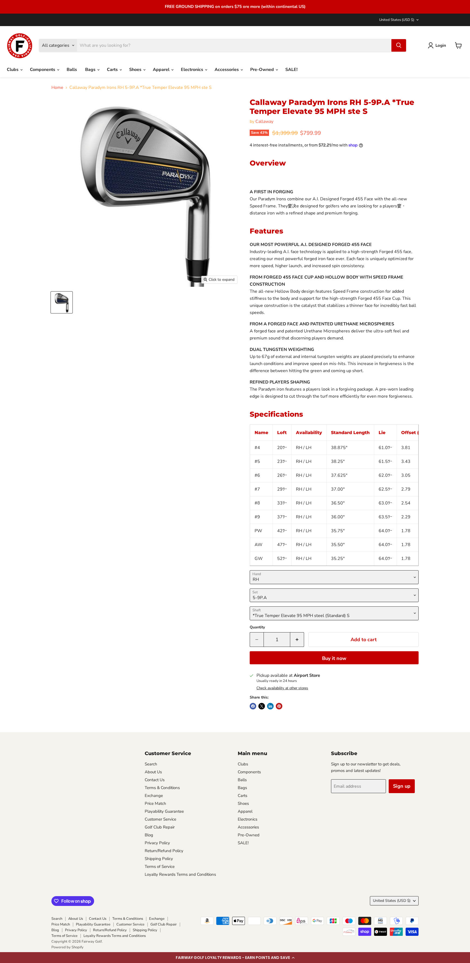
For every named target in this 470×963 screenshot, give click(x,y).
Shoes (136, 70)
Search (151, 764)
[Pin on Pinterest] (279, 706)
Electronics (192, 70)
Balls (72, 70)
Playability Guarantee (164, 811)
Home (57, 87)
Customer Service (160, 819)
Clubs (13, 70)
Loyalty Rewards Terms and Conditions (180, 874)
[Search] (398, 45)
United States (396, 19)
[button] (235, 957)
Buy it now (334, 658)
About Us (153, 772)
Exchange (154, 795)
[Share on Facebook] (253, 706)
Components (43, 70)
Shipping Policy (159, 858)
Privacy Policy (157, 843)
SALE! (291, 70)
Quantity (257, 627)
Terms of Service (160, 866)
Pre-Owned (262, 70)
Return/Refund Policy (164, 850)
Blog (149, 835)
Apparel (162, 70)
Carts (113, 70)
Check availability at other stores (282, 688)
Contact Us (155, 780)
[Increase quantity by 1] (297, 639)
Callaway (264, 121)
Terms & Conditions (162, 787)
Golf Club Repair (160, 827)
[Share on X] (261, 706)
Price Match (155, 803)
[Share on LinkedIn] (270, 706)
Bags (91, 70)
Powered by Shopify (67, 947)
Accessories (227, 70)
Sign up (401, 786)
